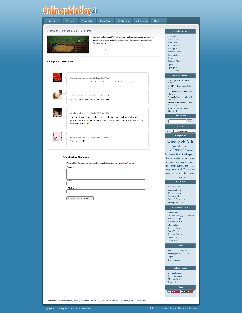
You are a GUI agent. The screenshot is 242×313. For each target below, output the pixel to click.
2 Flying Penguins (175, 273)
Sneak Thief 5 (173, 237)
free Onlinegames (126, 300)
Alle (190, 141)
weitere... (171, 263)
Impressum (193, 308)
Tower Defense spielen (177, 199)
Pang (168, 170)
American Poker (174, 190)
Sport (168, 174)
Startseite (52, 21)
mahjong (192, 166)
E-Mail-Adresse (73, 188)
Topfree (171, 257)
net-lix (67, 308)
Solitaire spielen (174, 196)
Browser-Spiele (88, 21)
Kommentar (71, 167)
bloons (190, 150)
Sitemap (165, 308)
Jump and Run (173, 55)
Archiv (168, 131)
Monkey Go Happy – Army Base (181, 215)
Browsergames (174, 260)
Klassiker (171, 58)
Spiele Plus (172, 64)
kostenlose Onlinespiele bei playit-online (73, 300)
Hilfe (158, 308)
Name (69, 181)
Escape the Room (175, 52)
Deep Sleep (85, 30)
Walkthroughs (123, 21)
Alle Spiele (70, 21)
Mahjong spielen (174, 193)
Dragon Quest (173, 282)
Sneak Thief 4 (173, 231)
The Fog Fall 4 (174, 225)
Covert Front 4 (174, 240)
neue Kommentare (141, 21)
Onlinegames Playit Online (178, 253)
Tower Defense (174, 70)
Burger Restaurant (175, 276)
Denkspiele (172, 49)
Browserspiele (173, 45)
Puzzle (192, 170)
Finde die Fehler (179, 162)
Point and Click (174, 61)
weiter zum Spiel (100, 49)
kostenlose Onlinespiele (177, 250)
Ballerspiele (172, 42)
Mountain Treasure (175, 279)
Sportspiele (172, 67)
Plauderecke (158, 21)
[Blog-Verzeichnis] (173, 292)
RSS (152, 308)
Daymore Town (174, 228)
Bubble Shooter (174, 187)
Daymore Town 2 (175, 222)
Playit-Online (105, 21)
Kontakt (173, 308)
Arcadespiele (173, 39)
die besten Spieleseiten (99, 300)
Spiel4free (114, 300)
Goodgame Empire (175, 202)
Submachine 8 (173, 212)
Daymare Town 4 (175, 234)
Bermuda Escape (174, 218)
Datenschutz (183, 308)
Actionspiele (173, 36)
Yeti (185, 177)
